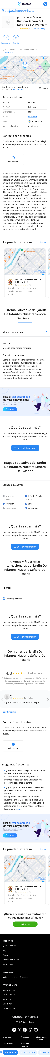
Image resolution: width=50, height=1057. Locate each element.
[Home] (3, 10)
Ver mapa (9, 52)
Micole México (9, 994)
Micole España (9, 990)
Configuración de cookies (40, 1038)
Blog (4, 950)
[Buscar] (45, 4)
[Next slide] (48, 699)
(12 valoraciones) (38, 28)
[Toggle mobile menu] (4, 3)
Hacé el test (25, 924)
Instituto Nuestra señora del (28, 281)
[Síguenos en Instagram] (30, 1029)
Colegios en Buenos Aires (14, 12)
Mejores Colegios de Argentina (18, 10)
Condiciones (8, 1043)
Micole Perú (7, 1004)
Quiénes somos (9, 945)
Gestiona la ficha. (18, 89)
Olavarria (30, 12)
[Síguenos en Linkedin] (14, 1029)
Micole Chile (8, 999)
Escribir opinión (9, 711)
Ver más (43, 242)
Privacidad (25, 1037)
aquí (19, 809)
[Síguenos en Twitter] (19, 1029)
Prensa (5, 955)
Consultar (32, 116)
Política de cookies (25, 1044)
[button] (25, 332)
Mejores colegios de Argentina (15, 977)
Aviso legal (7, 1037)
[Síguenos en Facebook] (25, 1029)
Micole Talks (8, 964)
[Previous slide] (2, 699)
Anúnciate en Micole (11, 959)
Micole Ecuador (9, 1008)
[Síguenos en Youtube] (36, 1029)
